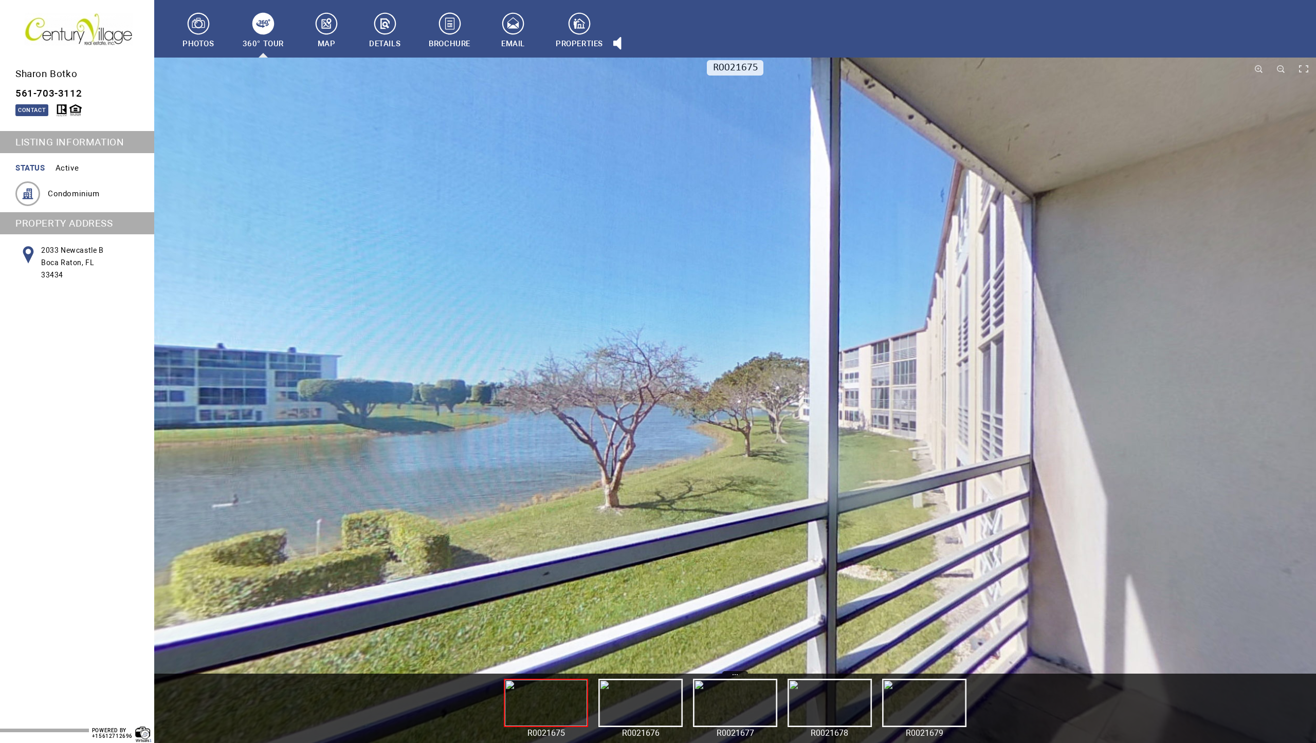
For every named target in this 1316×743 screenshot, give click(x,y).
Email (513, 43)
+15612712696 (112, 736)
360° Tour (263, 43)
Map (327, 43)
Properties (579, 43)
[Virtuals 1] (143, 729)
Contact (32, 110)
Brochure (449, 43)
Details (384, 43)
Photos (198, 43)
